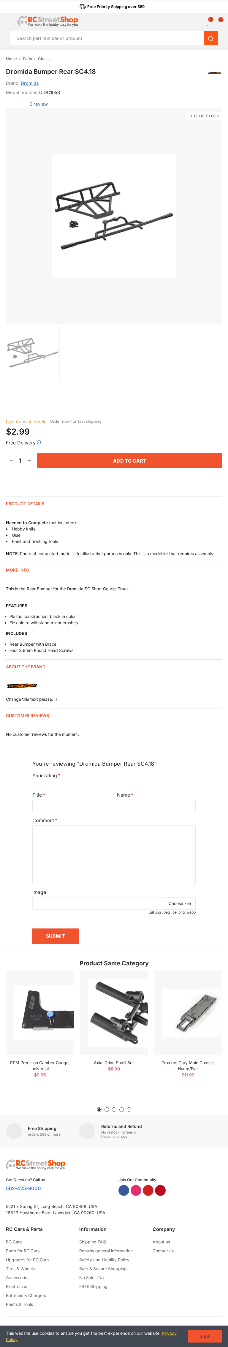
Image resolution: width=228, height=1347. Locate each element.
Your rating (44, 775)
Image (39, 892)
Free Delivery (21, 443)
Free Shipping (42, 1128)
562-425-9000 (23, 1188)
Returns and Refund (121, 1126)
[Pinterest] (160, 1190)
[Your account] (204, 22)
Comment (43, 820)
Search (211, 38)
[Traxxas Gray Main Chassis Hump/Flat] (188, 1013)
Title (37, 795)
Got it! (205, 1336)
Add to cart (129, 461)
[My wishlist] (208, 22)
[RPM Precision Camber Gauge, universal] (40, 1013)
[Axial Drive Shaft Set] (114, 1013)
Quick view (59, 993)
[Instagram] (136, 1190)
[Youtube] (148, 1190)
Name (123, 795)
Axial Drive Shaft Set (114, 1062)
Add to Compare (59, 981)
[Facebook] (123, 1190)
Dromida (30, 83)
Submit (55, 936)
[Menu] (9, 21)
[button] (112, 6)
